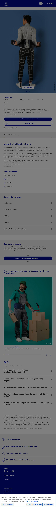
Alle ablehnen (48, 504)
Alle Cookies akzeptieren (34, 504)
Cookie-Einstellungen (7, 504)
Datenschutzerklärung (32, 501)
